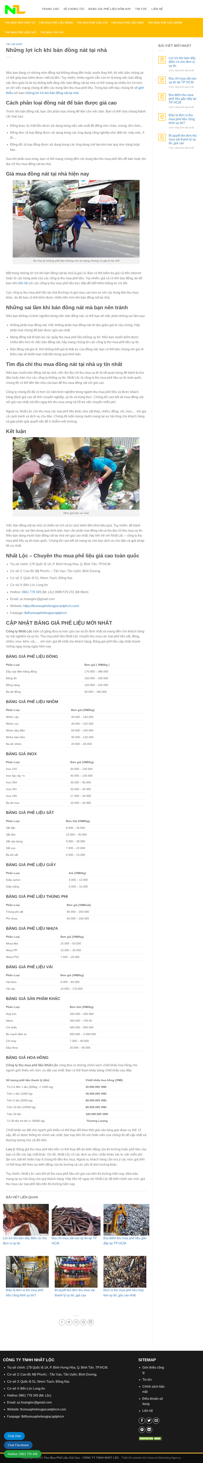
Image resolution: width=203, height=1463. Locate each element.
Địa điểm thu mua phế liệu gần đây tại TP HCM (182, 98)
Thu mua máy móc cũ (20, 22)
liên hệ (23, 283)
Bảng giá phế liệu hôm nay (109, 9)
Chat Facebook (18, 1445)
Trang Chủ (50, 9)
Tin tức (141, 9)
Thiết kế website (131, 1457)
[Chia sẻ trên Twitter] (69, 1322)
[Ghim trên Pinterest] (83, 1322)
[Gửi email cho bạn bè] (76, 1322)
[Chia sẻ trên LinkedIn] (90, 1322)
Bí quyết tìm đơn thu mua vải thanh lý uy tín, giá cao (183, 139)
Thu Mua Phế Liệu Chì (92, 22)
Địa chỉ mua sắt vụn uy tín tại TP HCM (182, 80)
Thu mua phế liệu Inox (127, 22)
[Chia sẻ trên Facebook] (62, 1322)
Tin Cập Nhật (14, 44)
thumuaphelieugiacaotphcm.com (43, 1409)
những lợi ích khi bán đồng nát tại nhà (52, 93)
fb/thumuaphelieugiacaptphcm (45, 613)
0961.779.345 (179, 10)
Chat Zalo (14, 1436)
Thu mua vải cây (52, 32)
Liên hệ (147, 1410)
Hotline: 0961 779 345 (23, 1454)
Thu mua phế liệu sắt (20, 32)
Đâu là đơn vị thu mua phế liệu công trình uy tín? (182, 118)
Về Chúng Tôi (73, 9)
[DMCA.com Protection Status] (150, 1438)
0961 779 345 (31, 592)
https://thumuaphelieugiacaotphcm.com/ (51, 606)
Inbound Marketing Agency (164, 1457)
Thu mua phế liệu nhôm (165, 22)
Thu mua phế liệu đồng (56, 22)
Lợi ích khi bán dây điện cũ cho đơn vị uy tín (182, 61)
